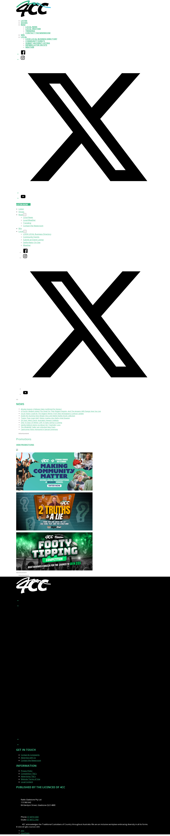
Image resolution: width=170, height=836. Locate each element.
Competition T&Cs (29, 773)
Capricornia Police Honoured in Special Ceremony (39, 429)
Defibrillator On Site (36, 45)
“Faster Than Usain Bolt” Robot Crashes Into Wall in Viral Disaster (45, 418)
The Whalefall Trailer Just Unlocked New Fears (38, 427)
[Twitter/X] (87, 193)
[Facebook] (23, 54)
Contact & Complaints (30, 755)
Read (23, 25)
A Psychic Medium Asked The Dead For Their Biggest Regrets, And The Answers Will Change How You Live (61, 411)
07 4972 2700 (33, 819)
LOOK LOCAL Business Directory (41, 39)
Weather (29, 47)
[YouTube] (23, 198)
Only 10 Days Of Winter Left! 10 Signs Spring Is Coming (41, 422)
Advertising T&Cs (28, 776)
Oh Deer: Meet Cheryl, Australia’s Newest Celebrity (40, 420)
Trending (30, 31)
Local (24, 37)
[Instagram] (23, 59)
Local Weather (33, 29)
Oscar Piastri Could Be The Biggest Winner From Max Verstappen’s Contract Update (52, 413)
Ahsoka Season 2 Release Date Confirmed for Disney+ (41, 409)
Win (23, 35)
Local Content (27, 782)
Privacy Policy (26, 771)
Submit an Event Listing (37, 43)
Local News (31, 27)
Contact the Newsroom (37, 33)
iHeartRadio (25, 833)
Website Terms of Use (30, 779)
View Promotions (25, 445)
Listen (24, 21)
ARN (22, 831)
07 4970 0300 (33, 817)
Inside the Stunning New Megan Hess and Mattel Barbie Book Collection (48, 416)
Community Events (35, 41)
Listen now (22, 204)
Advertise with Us (28, 757)
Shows (24, 23)
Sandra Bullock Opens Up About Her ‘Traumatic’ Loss (40, 425)
